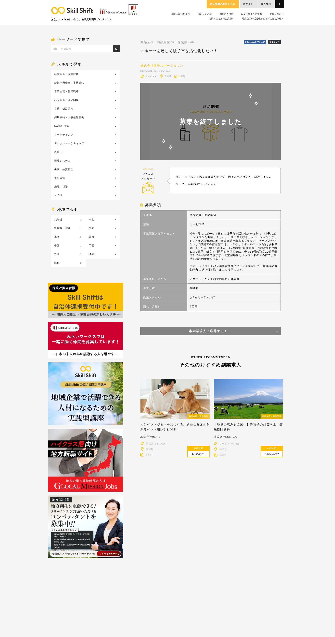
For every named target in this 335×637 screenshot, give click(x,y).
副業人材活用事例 (180, 14)
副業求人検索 (226, 14)
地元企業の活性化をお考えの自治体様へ (263, 18)
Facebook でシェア (256, 42)
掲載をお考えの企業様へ (221, 18)
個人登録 (266, 4)
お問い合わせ (277, 14)
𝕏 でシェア (274, 42)
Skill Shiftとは (205, 14)
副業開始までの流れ (251, 14)
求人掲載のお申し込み (222, 4)
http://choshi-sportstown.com (155, 71)
